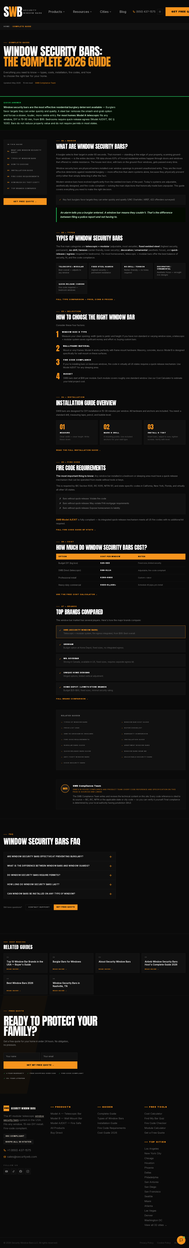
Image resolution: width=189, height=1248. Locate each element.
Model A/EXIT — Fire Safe (65, 1123)
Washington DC (153, 1220)
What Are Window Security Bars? (24, 151)
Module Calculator (155, 1127)
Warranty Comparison (134, 734)
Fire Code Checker (155, 1123)
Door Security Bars (73, 763)
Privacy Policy (147, 1243)
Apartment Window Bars (135, 745)
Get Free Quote (65, 907)
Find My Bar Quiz (154, 1118)
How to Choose (18, 164)
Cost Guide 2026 (107, 1132)
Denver (148, 1215)
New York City (152, 1153)
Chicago (149, 1158)
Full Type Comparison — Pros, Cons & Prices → (85, 299)
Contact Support (39, 907)
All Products (57, 1127)
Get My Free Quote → (40, 1065)
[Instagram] (28, 1171)
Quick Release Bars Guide (76, 751)
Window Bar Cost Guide (135, 722)
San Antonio (151, 1182)
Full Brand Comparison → (72, 699)
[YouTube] (6, 1171)
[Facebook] (21, 1171)
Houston (149, 1162)
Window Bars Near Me (133, 751)
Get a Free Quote (154, 1132)
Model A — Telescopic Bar (66, 1113)
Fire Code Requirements (23, 176)
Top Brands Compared (21, 188)
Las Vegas (150, 1210)
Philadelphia (151, 1177)
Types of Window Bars (21, 158)
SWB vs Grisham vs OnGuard (77, 734)
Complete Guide (106, 1113)
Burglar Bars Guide (73, 745)
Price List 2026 (70, 728)
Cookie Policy (164, 1243)
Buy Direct (56, 1132)
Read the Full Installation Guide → (78, 450)
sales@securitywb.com (22, 1156)
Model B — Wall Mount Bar (66, 1118)
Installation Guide (20, 170)
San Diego (150, 1186)
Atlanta (148, 1205)
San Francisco (152, 1191)
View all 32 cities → (155, 1224)
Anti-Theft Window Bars (75, 757)
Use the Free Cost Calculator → (77, 594)
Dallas (147, 1172)
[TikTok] (14, 1171)
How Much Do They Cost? (23, 182)
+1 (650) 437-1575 (19, 1150)
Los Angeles (151, 1148)
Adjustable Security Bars (136, 757)
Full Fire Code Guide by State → (76, 530)
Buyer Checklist (131, 728)
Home (7, 26)
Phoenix (149, 1167)
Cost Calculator (153, 1113)
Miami (147, 1201)
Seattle (148, 1196)
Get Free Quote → (25, 201)
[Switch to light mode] (160, 11)
